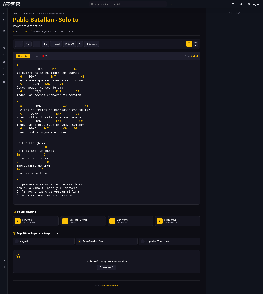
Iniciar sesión (108, 267)
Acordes (24, 56)
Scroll (57, 44)
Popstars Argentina (31, 13)
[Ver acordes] (4, 75)
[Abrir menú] (233, 4)
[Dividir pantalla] (4, 82)
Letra (35, 56)
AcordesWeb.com (110, 285)
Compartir (93, 44)
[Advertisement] (234, 69)
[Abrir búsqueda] (241, 4)
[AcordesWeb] (16, 4)
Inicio (15, 13)
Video (47, 56)
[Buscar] (171, 4)
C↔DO (70, 44)
